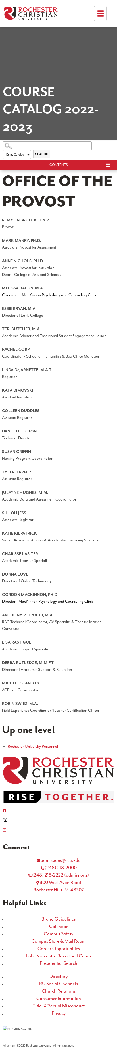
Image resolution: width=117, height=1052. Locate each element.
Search (41, 154)
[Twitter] (58, 820)
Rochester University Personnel (33, 746)
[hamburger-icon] (100, 13)
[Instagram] (58, 830)
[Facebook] (58, 810)
